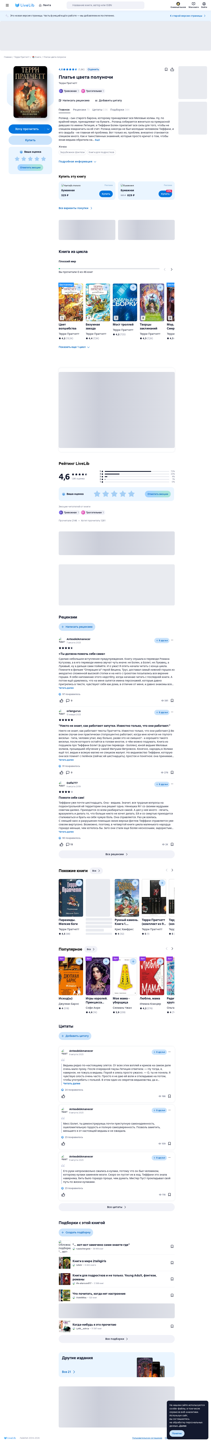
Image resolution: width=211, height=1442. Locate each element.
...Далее (182, 1425)
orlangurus (74, 711)
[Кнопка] (165, 269)
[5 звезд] (43, 159)
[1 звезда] (17, 159)
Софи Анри (93, 1007)
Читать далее (66, 687)
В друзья (163, 640)
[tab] (64, 110)
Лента (47, 5)
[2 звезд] (23, 159)
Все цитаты (114, 1207)
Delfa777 (72, 783)
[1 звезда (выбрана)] (64, 69)
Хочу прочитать (27, 129)
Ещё (97, 140)
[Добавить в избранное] (166, 69)
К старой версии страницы (186, 15)
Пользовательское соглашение (147, 1438)
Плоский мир (67, 261)
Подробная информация (75, 161)
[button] (30, 92)
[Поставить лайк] (61, 700)
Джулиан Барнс (69, 1004)
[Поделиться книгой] (172, 69)
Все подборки (114, 1339)
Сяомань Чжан (122, 1007)
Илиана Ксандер (150, 1004)
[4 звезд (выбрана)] (73, 69)
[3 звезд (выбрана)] (70, 69)
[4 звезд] (37, 159)
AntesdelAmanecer (78, 639)
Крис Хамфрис (124, 929)
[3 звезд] (30, 159)
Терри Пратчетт (68, 83)
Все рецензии (115, 854)
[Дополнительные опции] (48, 129)
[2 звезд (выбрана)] (67, 69)
